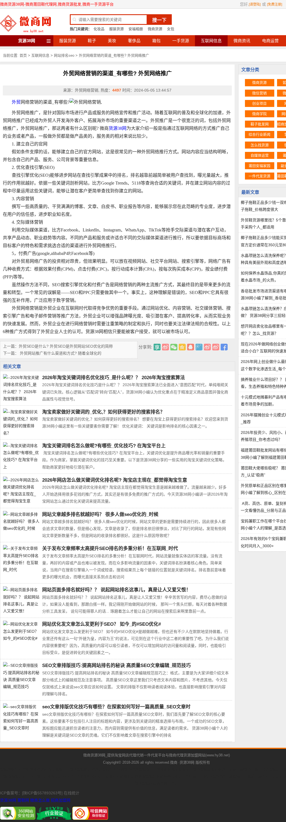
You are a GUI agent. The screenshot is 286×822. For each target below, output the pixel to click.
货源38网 (26, 40)
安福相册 (135, 29)
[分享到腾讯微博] (199, 347)
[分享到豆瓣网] (215, 347)
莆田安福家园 (259, 166)
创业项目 (259, 103)
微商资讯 (241, 40)
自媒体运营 (260, 155)
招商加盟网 (60, 800)
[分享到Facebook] (224, 347)
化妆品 (99, 29)
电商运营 (270, 40)
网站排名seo (64, 55)
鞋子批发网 (260, 124)
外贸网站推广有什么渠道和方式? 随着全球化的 (60, 353)
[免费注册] (274, 4)
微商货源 (155, 29)
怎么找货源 (260, 145)
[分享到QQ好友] (190, 347)
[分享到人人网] (207, 347)
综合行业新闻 (259, 134)
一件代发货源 (259, 176)
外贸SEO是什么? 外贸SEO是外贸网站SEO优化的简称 (66, 346)
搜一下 (159, 20)
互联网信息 (211, 40)
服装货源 (116, 29)
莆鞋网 (23, 800)
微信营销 (259, 93)
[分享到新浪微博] (165, 347)
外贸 (16, 102)
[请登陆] (255, 4)
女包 (170, 29)
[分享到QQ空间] (182, 347)
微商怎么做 (40, 800)
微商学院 (259, 114)
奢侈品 (134, 40)
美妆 (112, 40)
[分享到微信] (173, 347)
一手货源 (180, 40)
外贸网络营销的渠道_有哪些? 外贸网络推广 (114, 55)
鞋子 (92, 40)
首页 (23, 55)
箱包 (156, 40)
